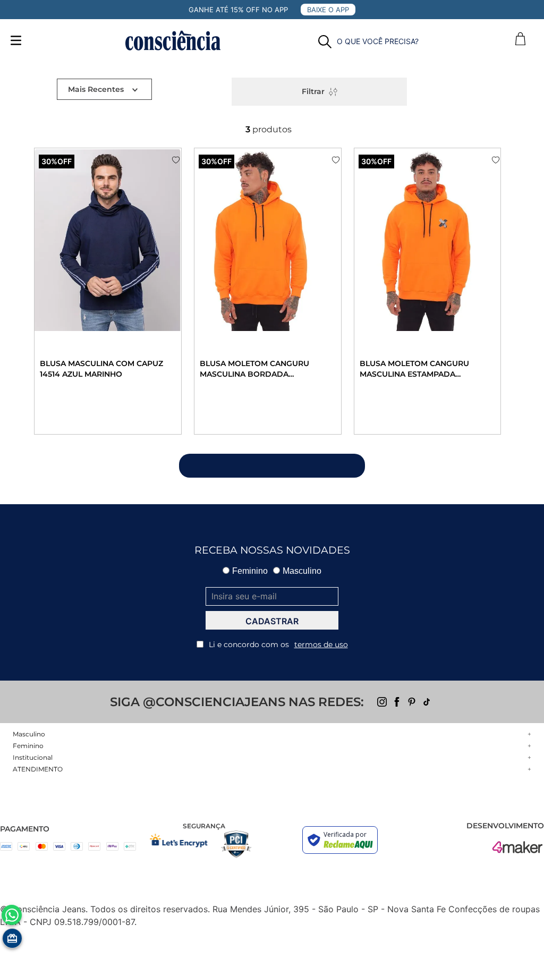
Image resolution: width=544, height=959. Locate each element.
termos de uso (321, 644)
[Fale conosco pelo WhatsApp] (12, 915)
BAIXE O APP (328, 9)
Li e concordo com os (278, 644)
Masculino (302, 570)
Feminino (250, 570)
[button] (368, 41)
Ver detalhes (68, 407)
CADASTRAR (272, 621)
